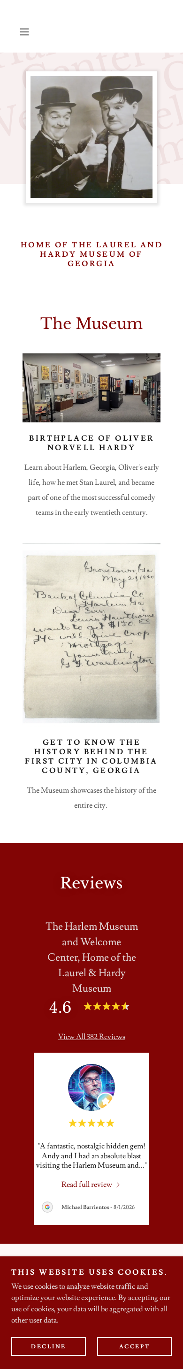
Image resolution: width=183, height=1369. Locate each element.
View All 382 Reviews (91, 1036)
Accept (134, 1346)
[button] (26, 32)
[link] (91, 1183)
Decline (48, 1346)
